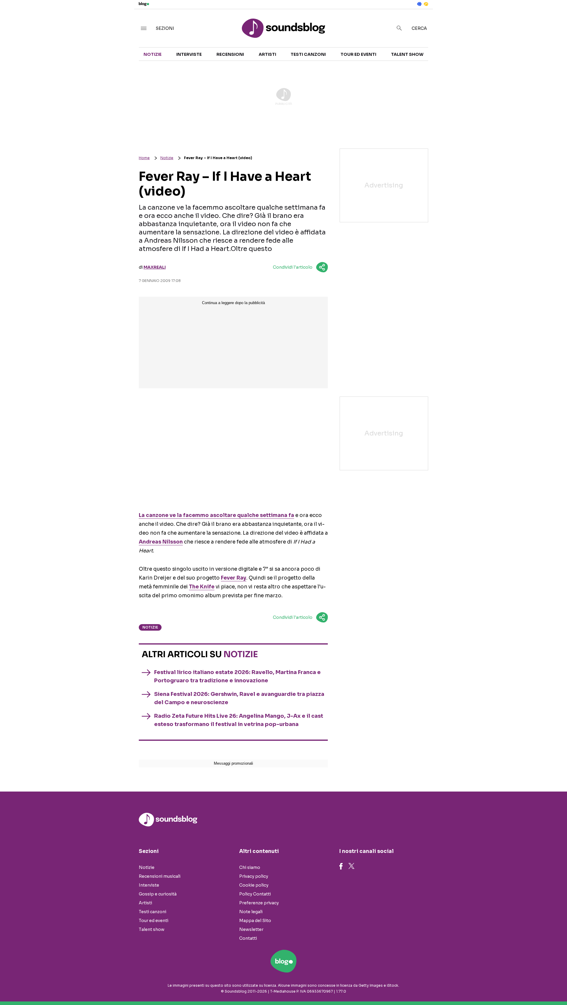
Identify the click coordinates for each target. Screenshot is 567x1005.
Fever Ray (233, 578)
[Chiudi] (553, 17)
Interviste (189, 54)
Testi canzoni (308, 54)
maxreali (155, 267)
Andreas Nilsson (161, 542)
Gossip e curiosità (158, 894)
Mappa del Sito (255, 920)
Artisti (267, 54)
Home (144, 158)
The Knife (201, 587)
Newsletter (251, 929)
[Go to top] (490, 985)
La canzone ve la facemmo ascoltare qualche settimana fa (216, 515)
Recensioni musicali (159, 876)
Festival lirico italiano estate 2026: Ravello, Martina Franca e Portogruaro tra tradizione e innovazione (237, 676)
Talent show (407, 54)
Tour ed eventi (358, 54)
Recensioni (230, 54)
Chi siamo (249, 867)
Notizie (153, 54)
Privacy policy (253, 876)
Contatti (248, 938)
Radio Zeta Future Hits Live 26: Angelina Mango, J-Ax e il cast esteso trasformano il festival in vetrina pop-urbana (238, 720)
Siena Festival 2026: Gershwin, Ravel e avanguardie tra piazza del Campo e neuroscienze (239, 698)
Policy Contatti (255, 894)
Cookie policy (253, 885)
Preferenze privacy (259, 903)
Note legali (251, 911)
